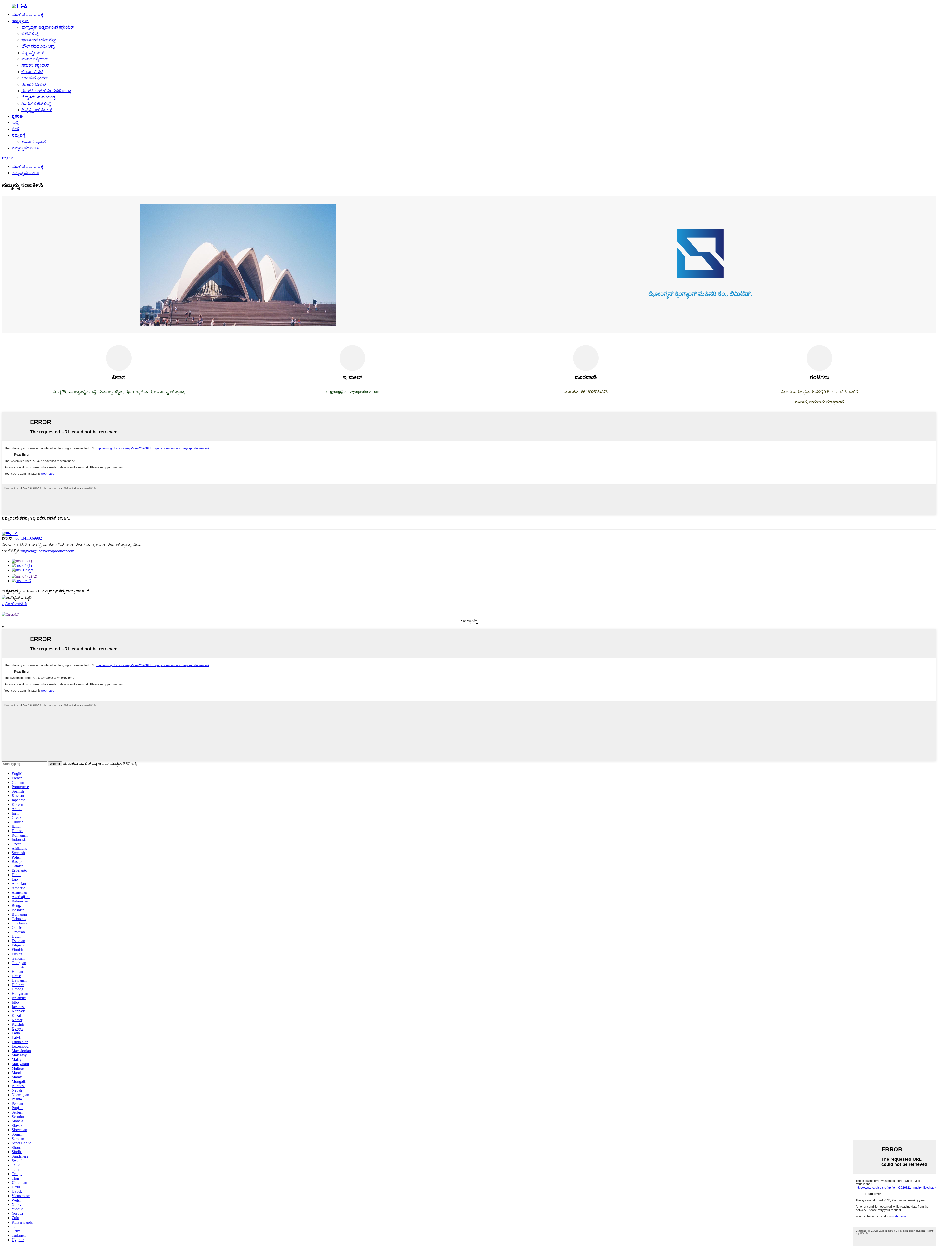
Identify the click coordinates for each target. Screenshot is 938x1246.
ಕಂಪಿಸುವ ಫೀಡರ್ (34, 78)
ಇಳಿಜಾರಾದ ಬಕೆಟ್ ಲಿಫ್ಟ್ (38, 40)
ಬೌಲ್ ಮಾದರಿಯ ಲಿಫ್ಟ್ (38, 46)
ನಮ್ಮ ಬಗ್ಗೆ (18, 135)
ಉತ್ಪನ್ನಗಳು (20, 21)
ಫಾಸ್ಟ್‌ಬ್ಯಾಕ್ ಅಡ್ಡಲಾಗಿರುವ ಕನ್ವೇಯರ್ (47, 27)
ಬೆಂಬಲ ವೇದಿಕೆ (32, 72)
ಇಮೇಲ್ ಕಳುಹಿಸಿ (14, 604)
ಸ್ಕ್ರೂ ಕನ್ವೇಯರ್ (32, 53)
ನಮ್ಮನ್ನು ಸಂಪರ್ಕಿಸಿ (25, 148)
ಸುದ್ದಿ (15, 122)
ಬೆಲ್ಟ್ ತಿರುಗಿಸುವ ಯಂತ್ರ (38, 97)
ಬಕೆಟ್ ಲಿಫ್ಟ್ (29, 34)
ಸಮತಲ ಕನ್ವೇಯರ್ (35, 65)
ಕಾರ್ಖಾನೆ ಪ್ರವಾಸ (33, 142)
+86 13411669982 (27, 538)
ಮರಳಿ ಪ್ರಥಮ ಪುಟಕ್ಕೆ (27, 14)
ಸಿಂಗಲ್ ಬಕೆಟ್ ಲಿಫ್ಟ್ (36, 103)
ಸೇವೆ (15, 129)
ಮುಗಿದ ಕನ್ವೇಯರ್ (34, 59)
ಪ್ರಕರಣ (17, 116)
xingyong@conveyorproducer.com (47, 551)
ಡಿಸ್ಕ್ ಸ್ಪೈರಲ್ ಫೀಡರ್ (36, 110)
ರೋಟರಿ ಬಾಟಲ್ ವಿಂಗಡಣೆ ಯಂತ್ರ (46, 91)
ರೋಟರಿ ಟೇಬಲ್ (33, 84)
